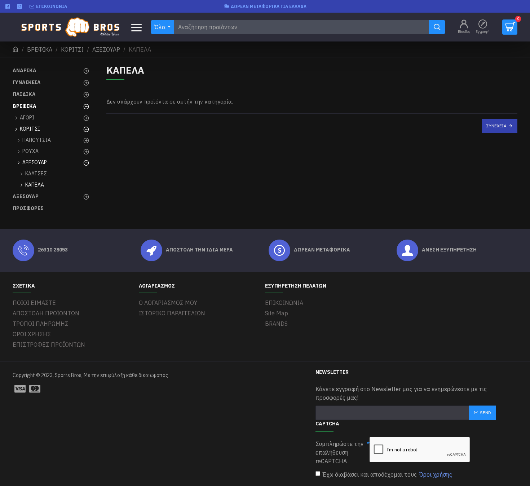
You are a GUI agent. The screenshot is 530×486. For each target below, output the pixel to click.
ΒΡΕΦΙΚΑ (39, 49)
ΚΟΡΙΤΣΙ (72, 49)
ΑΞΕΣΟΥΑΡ (106, 49)
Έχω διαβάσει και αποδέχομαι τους (387, 474)
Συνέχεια (496, 125)
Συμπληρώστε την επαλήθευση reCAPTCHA (339, 452)
